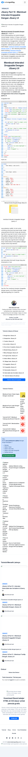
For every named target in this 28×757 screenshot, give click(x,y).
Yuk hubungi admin (9, 455)
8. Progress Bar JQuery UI (10, 355)
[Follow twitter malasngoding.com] (9, 738)
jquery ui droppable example (20, 323)
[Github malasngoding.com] (18, 738)
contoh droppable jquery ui (7, 322)
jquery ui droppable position (5, 324)
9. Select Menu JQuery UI (10, 358)
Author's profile (13, 317)
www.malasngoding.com (14, 742)
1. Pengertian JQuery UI (9, 335)
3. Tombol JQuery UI (8, 341)
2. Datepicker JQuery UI (9, 338)
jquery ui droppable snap (15, 324)
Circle (14, 730)
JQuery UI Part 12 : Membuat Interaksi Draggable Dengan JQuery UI (11, 638)
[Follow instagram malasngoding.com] (15, 738)
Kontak (14, 733)
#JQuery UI (5, 8)
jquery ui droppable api (11, 323)
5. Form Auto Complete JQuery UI (12, 347)
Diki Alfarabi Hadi (9, 594)
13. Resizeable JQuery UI (9, 370)
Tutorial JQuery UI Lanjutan (14, 379)
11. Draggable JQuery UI (9, 364)
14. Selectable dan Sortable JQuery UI (13, 373)
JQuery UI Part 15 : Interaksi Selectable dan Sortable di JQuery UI (13, 588)
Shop (9, 730)
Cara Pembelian (21, 730)
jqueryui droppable (8, 325)
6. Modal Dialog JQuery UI (10, 350)
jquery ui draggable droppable (17, 322)
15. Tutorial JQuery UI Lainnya (11, 375)
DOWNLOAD (14, 718)
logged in (12, 680)
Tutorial (4, 730)
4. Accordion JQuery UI (9, 344)
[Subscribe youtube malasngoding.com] (6, 738)
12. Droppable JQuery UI (9, 367)
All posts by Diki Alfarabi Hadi (14, 319)
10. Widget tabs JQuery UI (10, 361)
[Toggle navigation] (25, 2)
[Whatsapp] (21, 738)
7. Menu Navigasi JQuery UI (10, 352)
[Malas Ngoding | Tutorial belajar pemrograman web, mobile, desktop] (8, 2)
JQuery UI (5, 583)
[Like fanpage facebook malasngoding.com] (12, 738)
